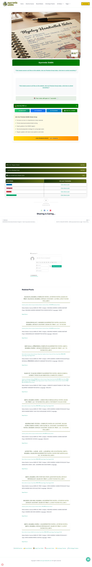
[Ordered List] (45, 262)
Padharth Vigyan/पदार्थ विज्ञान (29, 380)
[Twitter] (47, 210)
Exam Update (43, 354)
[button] (85, 3)
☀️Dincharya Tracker (60, 548)
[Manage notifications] (2, 564)
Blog (39, 354)
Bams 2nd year (34, 354)
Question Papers (44, 380)
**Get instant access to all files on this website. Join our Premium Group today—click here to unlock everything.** (46, 70)
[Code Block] (50, 262)
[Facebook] (44, 210)
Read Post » (25, 314)
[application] (62, 3)
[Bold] (37, 262)
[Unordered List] (46, 262)
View (84, 175)
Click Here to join (65, 184)
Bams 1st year (32, 304)
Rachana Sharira (38, 304)
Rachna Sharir (46, 304)
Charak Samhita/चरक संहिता (55, 379)
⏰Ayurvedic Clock (49, 548)
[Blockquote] (48, 262)
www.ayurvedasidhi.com (46, 560)
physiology (24, 355)
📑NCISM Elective (17, 548)
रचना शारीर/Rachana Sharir (54, 304)
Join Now (83, 164)
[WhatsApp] (41, 210)
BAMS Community (35, 532)
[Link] (52, 262)
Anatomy (24, 304)
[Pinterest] (50, 210)
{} (53, 262)
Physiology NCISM (31, 355)
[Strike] (43, 262)
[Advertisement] (46, 153)
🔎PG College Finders (72, 548)
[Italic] (39, 262)
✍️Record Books (28, 548)
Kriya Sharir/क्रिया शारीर (60, 354)
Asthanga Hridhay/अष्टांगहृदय (32, 379)
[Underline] (41, 262)
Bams (27, 304)
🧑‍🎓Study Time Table (38, 548)
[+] (56, 262)
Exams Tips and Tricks (51, 354)
